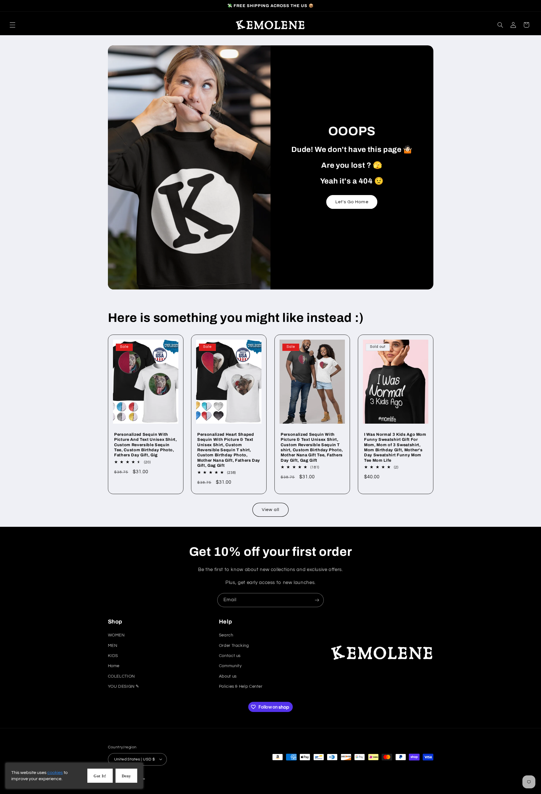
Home (114, 666)
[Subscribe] (317, 600)
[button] (12, 24)
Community (230, 666)
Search (226, 635)
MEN (112, 645)
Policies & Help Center (241, 687)
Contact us (230, 656)
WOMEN (116, 635)
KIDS (113, 656)
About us (228, 676)
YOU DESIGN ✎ (124, 687)
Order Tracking (234, 645)
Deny (126, 776)
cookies (55, 772)
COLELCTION (121, 676)
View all (270, 509)
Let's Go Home (352, 202)
